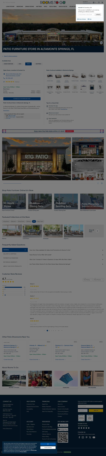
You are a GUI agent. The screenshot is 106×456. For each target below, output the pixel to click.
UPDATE (98, 14)
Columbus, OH (88, 7)
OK (48, 444)
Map (90, 19)
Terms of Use (34, 450)
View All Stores (82, 19)
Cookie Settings (48, 447)
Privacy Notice (23, 451)
